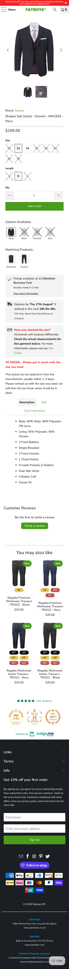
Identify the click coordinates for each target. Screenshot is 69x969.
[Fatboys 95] (34, 9)
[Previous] (8, 50)
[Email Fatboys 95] (21, 856)
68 (18, 158)
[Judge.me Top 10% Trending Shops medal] (53, 717)
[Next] (61, 50)
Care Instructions (34, 411)
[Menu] (2, 9)
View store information (25, 293)
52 (18, 148)
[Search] (54, 9)
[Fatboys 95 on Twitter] (48, 856)
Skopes (19, 110)
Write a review (34, 526)
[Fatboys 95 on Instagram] (34, 856)
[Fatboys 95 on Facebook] (27, 856)
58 (46, 148)
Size (44, 402)
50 (9, 148)
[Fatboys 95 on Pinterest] (41, 856)
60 (55, 148)
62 (9, 158)
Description (27, 402)
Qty (7, 187)
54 (27, 148)
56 (36, 148)
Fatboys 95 (39, 904)
